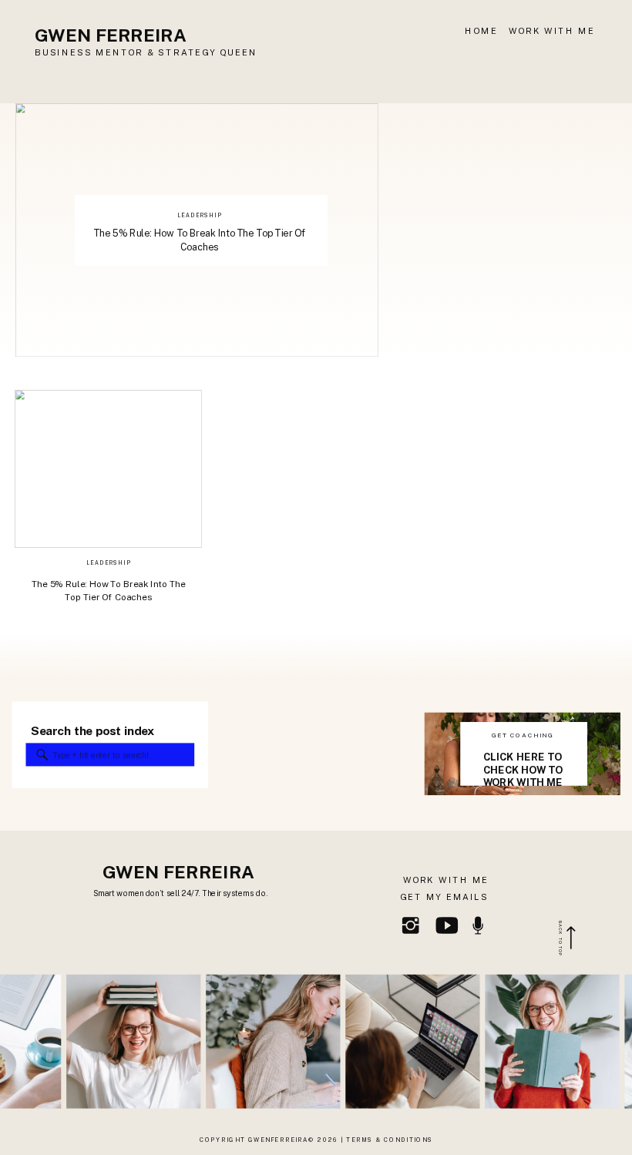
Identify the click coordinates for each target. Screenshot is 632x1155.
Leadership (199, 215)
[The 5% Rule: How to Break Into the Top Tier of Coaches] (108, 469)
